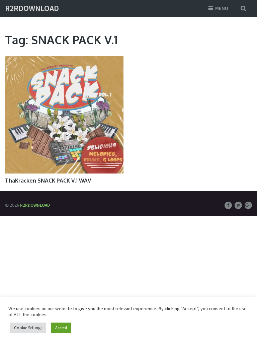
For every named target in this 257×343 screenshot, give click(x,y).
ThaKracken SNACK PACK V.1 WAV (48, 180)
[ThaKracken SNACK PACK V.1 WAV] (64, 115)
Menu (221, 8)
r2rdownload (32, 8)
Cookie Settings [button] (28, 328)
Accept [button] (61, 328)
